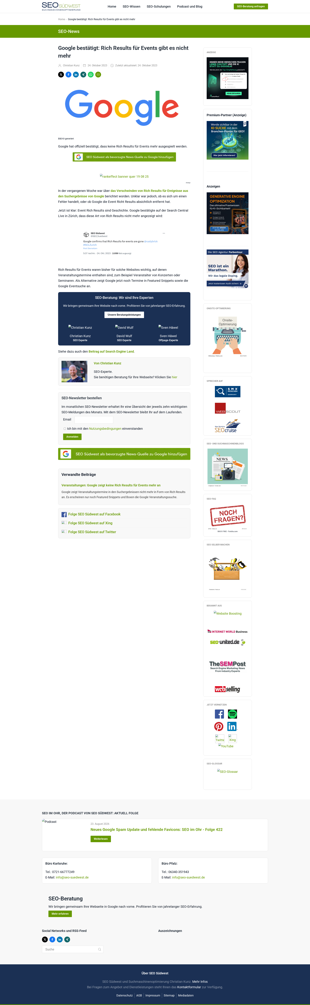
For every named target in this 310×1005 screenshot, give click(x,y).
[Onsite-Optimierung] (227, 335)
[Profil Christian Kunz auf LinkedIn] (234, 726)
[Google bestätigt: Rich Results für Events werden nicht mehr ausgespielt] (124, 244)
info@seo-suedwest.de (72, 877)
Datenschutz (124, 995)
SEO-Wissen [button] (131, 6)
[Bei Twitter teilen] (61, 74)
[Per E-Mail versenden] (98, 74)
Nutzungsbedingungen (105, 429)
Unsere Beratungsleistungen (124, 314)
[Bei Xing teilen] (83, 74)
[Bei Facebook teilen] (68, 74)
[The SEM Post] (227, 666)
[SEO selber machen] (227, 570)
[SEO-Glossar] (227, 771)
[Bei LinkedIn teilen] (76, 74)
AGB (139, 995)
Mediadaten (186, 995)
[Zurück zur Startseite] (61, 6)
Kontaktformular (189, 987)
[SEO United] (227, 642)
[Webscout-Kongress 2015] (227, 408)
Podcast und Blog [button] (189, 6)
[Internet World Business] (227, 631)
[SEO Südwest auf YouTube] (227, 746)
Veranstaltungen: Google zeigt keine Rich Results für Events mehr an (111, 485)
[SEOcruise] (227, 425)
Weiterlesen (101, 838)
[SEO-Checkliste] (227, 78)
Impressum (152, 995)
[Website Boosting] (228, 613)
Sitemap (169, 995)
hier (174, 377)
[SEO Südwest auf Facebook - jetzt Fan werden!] (221, 714)
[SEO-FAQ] (227, 517)
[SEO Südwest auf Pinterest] (220, 726)
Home (112, 6)
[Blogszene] (227, 468)
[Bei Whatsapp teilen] (91, 74)
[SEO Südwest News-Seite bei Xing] (234, 738)
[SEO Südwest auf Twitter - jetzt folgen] (221, 738)
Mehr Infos (200, 982)
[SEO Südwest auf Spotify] (234, 714)
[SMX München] (227, 391)
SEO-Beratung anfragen (251, 6)
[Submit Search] (99, 949)
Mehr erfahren (60, 913)
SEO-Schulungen (159, 6)
